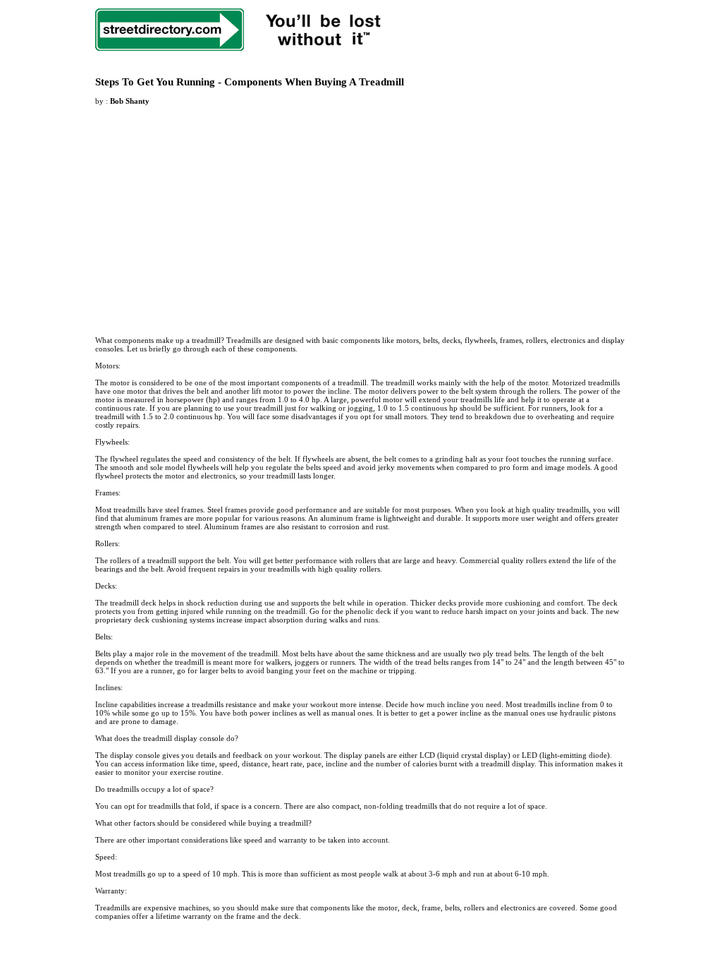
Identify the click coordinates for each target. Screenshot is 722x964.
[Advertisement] (213, 212)
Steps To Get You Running (155, 82)
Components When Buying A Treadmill (314, 82)
